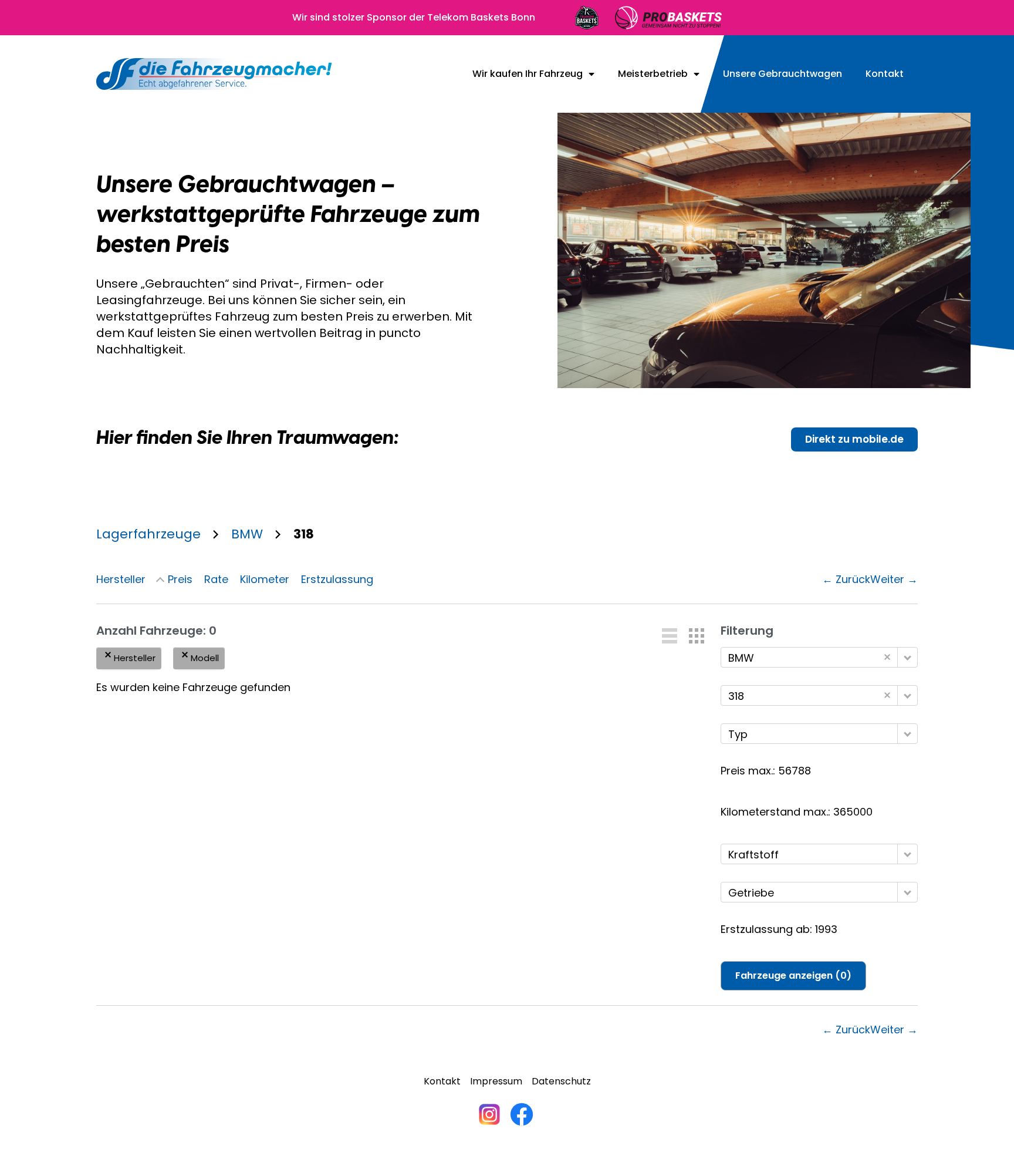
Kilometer (264, 579)
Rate (216, 579)
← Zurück (846, 579)
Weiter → (894, 579)
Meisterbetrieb (653, 74)
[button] (669, 635)
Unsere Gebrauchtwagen (782, 74)
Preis (180, 579)
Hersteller (121, 579)
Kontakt (885, 74)
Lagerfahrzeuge (148, 534)
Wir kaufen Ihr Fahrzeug (527, 74)
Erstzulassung (337, 579)
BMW (247, 534)
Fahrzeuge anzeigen (793, 975)
